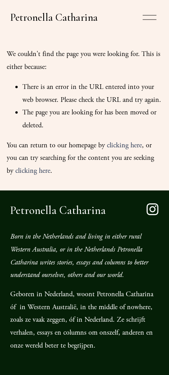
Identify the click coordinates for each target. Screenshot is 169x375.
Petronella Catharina (54, 17)
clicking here (124, 145)
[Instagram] (152, 209)
